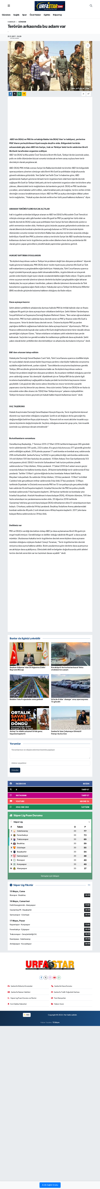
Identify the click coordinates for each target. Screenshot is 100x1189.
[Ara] (91, 6)
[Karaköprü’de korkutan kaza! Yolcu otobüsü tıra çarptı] (70, 654)
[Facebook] (41, 978)
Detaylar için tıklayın (50, 876)
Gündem (6, 15)
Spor (24, 15)
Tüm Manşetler (60, 998)
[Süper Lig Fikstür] (89, 885)
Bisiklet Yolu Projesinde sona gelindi (26, 699)
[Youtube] (54, 978)
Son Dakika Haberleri (18, 1004)
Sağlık (16, 15)
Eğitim (47, 15)
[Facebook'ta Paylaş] (10, 94)
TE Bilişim (56, 1022)
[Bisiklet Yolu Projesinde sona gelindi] (29, 686)
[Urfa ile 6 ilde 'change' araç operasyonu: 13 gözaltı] (70, 686)
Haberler (11, 22)
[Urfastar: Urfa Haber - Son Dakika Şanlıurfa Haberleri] (50, 6)
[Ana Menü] (9, 6)
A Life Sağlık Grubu (50, 1185)
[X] (46, 978)
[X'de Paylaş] (15, 94)
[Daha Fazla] (24, 94)
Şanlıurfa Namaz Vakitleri (20, 992)
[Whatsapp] (59, 978)
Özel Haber (35, 15)
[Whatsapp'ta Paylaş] (19, 94)
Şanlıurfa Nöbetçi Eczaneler (22, 986)
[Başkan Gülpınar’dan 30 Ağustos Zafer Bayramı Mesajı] (29, 654)
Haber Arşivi (59, 1004)
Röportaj (57, 15)
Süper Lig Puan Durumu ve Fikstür (23, 998)
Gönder (15, 770)
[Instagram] (50, 978)
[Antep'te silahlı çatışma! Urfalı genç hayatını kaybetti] (29, 718)
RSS (27, 1015)
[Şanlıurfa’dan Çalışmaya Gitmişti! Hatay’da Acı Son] (70, 718)
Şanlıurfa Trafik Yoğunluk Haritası (67, 992)
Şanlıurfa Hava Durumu (63, 986)
